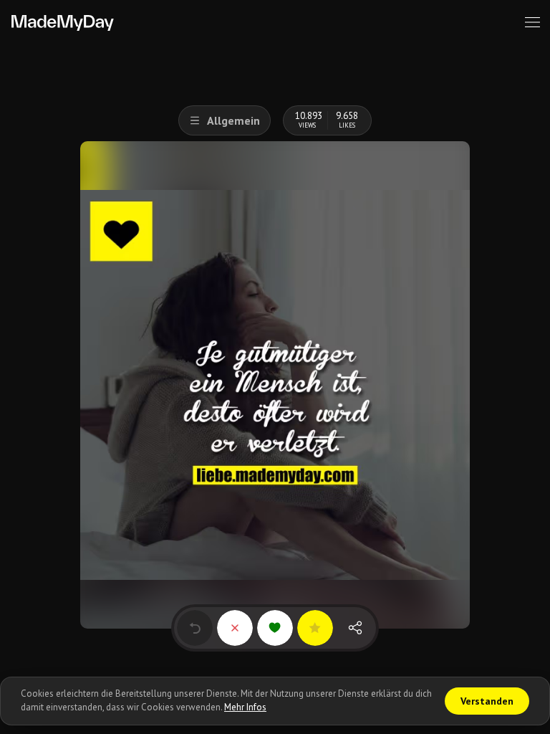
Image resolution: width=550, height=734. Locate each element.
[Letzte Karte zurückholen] (195, 628)
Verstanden (486, 701)
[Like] (275, 628)
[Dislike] (235, 628)
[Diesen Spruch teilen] (355, 628)
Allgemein (233, 120)
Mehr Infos (245, 707)
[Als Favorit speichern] (315, 628)
